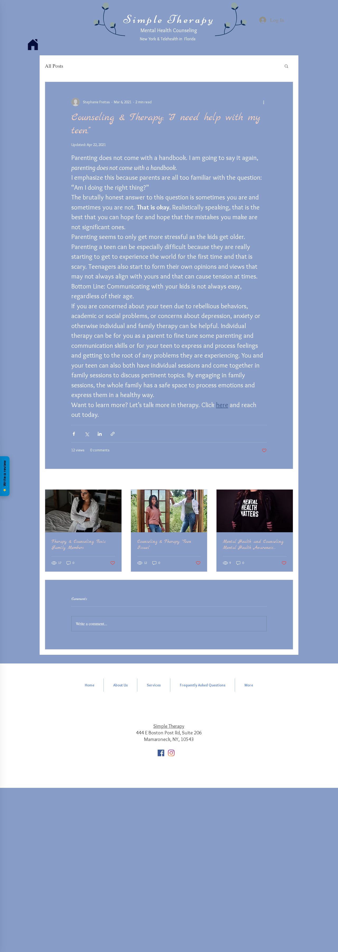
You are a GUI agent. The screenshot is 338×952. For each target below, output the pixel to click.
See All (288, 479)
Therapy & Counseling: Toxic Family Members (78, 545)
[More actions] (263, 102)
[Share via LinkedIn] (99, 433)
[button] (286, 66)
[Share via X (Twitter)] (86, 433)
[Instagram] (171, 753)
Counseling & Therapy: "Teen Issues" (164, 545)
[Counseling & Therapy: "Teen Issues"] (169, 511)
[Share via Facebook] (73, 433)
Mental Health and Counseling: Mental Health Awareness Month (253, 545)
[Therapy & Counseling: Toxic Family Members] (83, 511)
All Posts (54, 65)
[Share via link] (112, 433)
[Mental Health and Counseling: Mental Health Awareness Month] (255, 511)
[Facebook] (161, 753)
